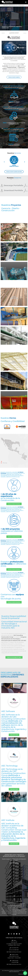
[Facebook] (9, 934)
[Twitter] (19, 934)
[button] (14, 47)
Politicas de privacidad (22, 974)
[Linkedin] (14, 934)
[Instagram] (11, 934)
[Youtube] (16, 934)
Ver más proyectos (14, 234)
